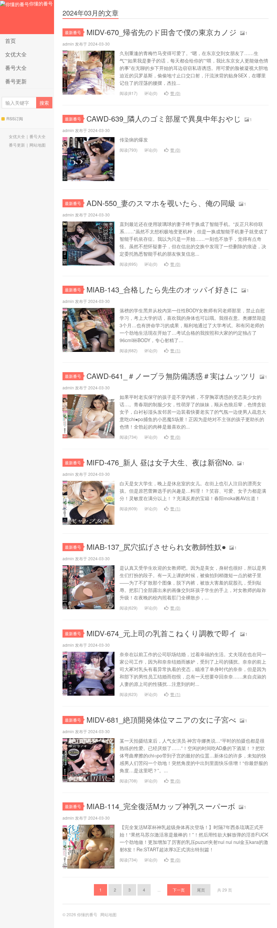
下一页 (179, 890)
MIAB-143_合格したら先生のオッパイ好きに (162, 289)
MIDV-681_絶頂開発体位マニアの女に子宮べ (161, 719)
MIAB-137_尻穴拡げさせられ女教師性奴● (156, 546)
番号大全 (16, 68)
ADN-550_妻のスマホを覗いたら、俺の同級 (160, 203)
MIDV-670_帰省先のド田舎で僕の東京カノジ (161, 32)
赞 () (175, 93)
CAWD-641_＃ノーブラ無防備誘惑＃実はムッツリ (171, 375)
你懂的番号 (41, 3)
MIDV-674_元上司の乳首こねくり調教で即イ (161, 633)
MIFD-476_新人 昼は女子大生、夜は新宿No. (160, 462)
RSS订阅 (14, 118)
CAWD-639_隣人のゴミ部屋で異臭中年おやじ (163, 118)
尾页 (201, 890)
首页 (10, 41)
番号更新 (16, 81)
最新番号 (73, 32)
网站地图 (37, 145)
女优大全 (16, 54)
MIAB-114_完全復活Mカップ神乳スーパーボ (160, 806)
